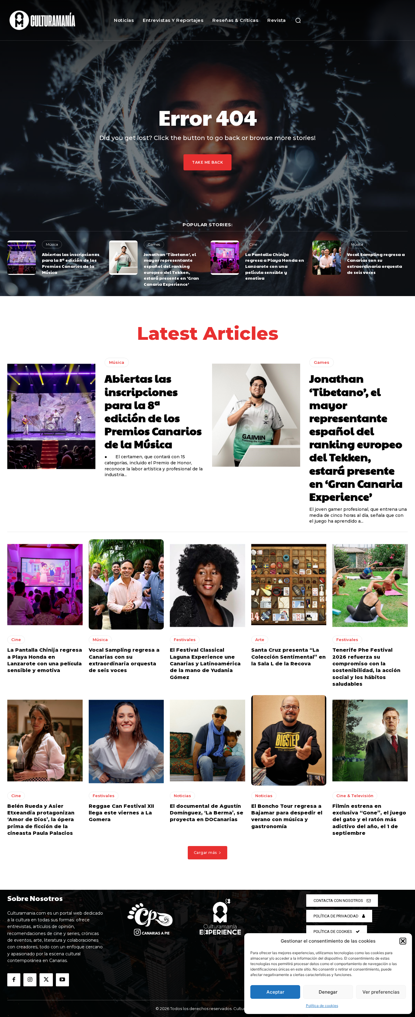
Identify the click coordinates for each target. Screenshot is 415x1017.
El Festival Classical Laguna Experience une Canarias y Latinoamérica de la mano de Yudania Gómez (205, 663)
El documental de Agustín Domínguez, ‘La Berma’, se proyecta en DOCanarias (206, 813)
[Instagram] (29, 979)
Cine (253, 244)
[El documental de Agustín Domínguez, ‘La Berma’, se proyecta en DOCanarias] (207, 740)
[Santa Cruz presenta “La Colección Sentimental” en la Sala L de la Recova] (289, 584)
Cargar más (205, 852)
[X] (46, 979)
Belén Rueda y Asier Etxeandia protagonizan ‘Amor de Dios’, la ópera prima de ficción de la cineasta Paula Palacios (40, 819)
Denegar (328, 992)
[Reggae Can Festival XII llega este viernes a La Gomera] (126, 740)
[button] (403, 941)
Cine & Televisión (354, 795)
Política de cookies (322, 1005)
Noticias (182, 795)
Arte (259, 639)
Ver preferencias (381, 992)
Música (52, 244)
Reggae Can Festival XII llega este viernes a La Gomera (121, 813)
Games (154, 244)
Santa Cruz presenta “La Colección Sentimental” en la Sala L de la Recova (288, 657)
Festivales (185, 639)
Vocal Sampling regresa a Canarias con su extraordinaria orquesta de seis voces (376, 263)
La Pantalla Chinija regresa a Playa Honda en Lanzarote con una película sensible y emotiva (274, 266)
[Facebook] (13, 979)
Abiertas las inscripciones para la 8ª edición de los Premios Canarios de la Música (70, 263)
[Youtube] (62, 979)
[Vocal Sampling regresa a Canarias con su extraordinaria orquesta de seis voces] (326, 258)
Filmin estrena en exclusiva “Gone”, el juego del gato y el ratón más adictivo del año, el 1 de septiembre (369, 819)
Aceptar (275, 992)
